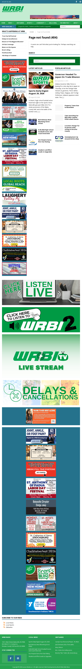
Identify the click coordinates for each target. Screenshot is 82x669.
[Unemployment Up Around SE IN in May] (59, 139)
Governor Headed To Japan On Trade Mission (67, 75)
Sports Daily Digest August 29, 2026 (38, 92)
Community (40, 23)
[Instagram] (80, 1)
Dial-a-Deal (53, 23)
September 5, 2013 (62, 81)
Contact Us (14, 644)
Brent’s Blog (6, 50)
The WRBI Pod (64, 23)
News (10, 23)
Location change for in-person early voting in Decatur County (72, 128)
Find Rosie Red (7, 53)
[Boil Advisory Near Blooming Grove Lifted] (33, 122)
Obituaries (20, 23)
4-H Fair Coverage (8, 44)
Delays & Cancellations (9, 39)
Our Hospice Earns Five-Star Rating (44, 141)
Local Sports (10, 625)
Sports (29, 23)
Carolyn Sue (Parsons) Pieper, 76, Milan (67, 642)
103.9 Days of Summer (9, 55)
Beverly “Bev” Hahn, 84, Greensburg (66, 653)
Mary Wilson (59, 647)
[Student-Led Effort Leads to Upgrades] (33, 152)
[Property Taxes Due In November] (59, 108)
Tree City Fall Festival (9, 36)
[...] (39, 112)
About (76, 23)
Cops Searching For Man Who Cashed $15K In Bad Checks (71, 117)
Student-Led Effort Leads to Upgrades (45, 151)
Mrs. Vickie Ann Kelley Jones (63, 650)
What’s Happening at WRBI (13, 31)
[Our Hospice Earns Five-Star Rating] (33, 142)
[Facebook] (76, 1)
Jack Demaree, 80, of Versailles (64, 644)
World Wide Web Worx (63, 667)
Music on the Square (9, 47)
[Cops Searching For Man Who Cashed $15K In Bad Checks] (59, 118)
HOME (3, 23)
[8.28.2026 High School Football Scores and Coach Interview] (33, 132)
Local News (10, 623)
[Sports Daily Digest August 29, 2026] (41, 80)
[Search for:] (70, 26)
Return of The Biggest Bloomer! (13, 42)
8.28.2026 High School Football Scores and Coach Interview (45, 131)
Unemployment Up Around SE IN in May (72, 138)
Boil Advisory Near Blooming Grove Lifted (44, 121)
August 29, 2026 (35, 97)
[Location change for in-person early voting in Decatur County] (59, 128)
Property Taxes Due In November (72, 106)
